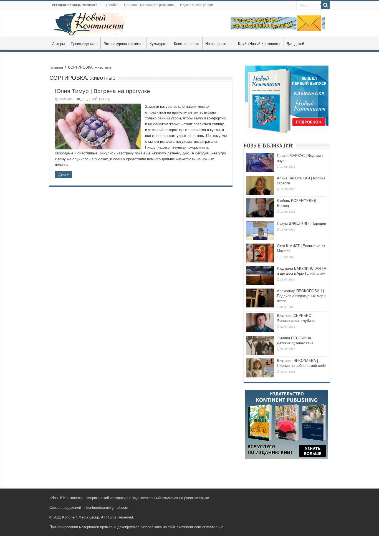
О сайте (112, 5)
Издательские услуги (196, 5)
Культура (157, 44)
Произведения (83, 44)
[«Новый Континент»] (90, 23)
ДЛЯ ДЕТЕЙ (88, 99)
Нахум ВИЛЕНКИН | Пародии (301, 223)
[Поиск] (325, 5)
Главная (56, 67)
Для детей (295, 44)
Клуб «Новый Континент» (259, 44)
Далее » (63, 175)
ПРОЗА (104, 99)
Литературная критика (122, 44)
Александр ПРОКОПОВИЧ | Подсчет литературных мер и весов (301, 296)
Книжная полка (186, 44)
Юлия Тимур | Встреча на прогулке (102, 91)
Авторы (58, 44)
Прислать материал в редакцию (149, 5)
